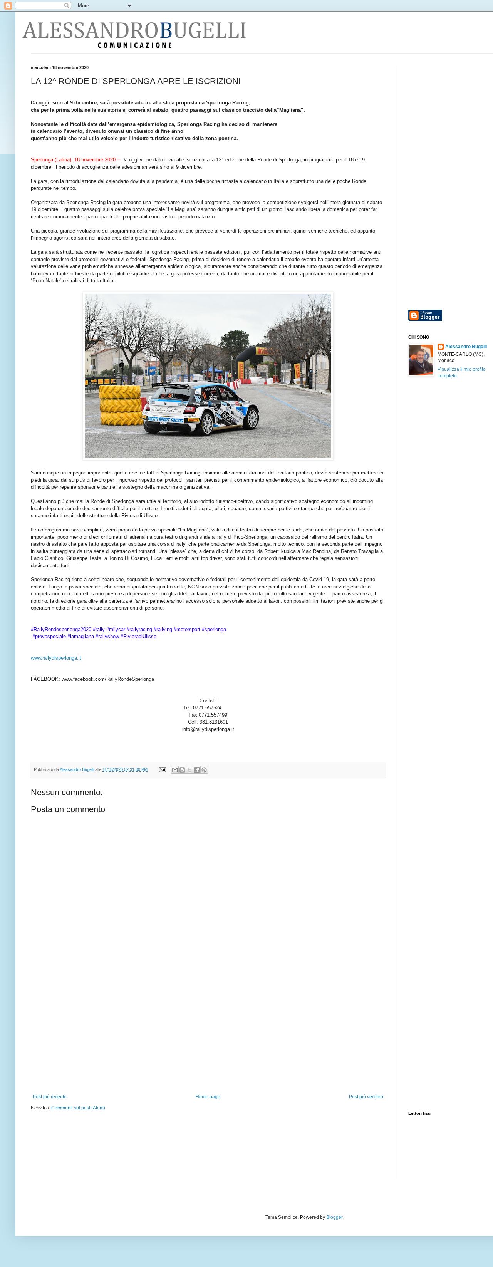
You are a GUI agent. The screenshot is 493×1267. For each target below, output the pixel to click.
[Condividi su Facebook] (197, 770)
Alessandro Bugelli (466, 346)
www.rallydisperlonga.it (56, 658)
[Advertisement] (208, 1036)
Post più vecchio (366, 1096)
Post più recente (50, 1096)
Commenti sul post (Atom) (78, 1108)
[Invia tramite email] (175, 770)
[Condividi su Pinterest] (204, 770)
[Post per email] (162, 769)
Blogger (334, 1217)
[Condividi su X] (189, 770)
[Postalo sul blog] (182, 770)
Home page (208, 1096)
